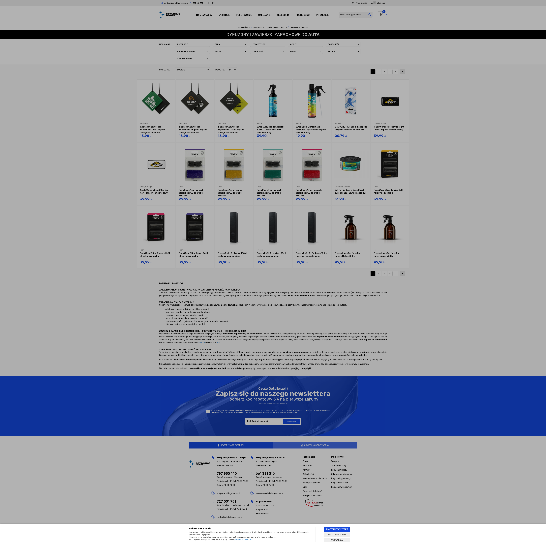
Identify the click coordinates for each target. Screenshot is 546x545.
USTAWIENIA (337, 540)
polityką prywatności (243, 539)
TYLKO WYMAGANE (337, 535)
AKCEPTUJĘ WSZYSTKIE (337, 529)
